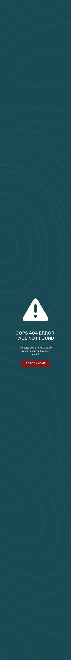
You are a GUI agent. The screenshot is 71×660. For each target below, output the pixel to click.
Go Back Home (35, 363)
